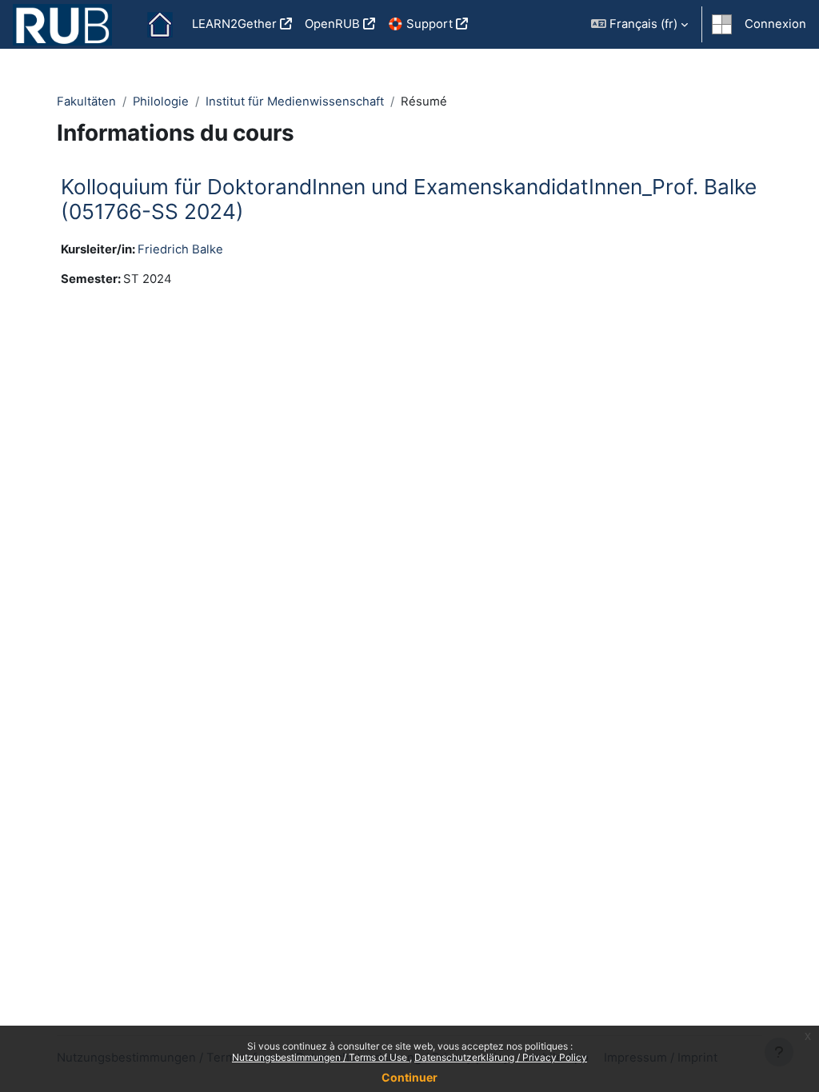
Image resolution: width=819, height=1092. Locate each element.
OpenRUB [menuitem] (332, 24)
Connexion (775, 24)
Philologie (161, 101)
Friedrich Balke (180, 249)
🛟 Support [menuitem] (420, 24)
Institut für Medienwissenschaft (295, 101)
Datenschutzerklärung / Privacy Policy (500, 1057)
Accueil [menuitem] (160, 25)
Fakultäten (86, 101)
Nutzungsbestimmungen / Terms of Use (321, 1057)
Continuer (409, 1077)
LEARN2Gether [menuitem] (234, 24)
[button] (639, 24)
